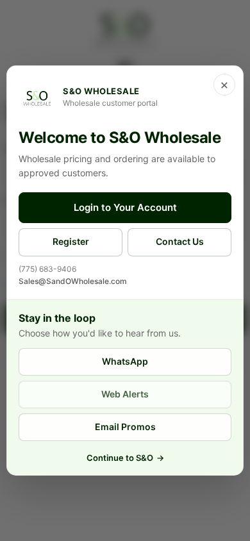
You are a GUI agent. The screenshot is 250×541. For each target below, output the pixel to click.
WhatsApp (125, 361)
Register (71, 241)
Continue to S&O (125, 458)
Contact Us (180, 241)
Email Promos (125, 426)
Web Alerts (125, 393)
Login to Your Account (125, 207)
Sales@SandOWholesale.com (73, 281)
